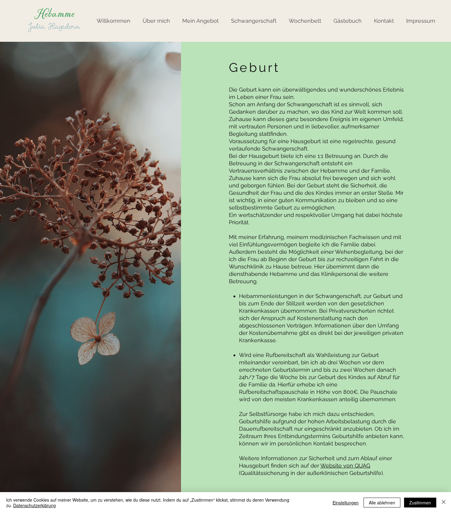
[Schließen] (443, 502)
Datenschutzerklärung (34, 505)
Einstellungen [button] (346, 502)
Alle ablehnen (382, 502)
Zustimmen (420, 502)
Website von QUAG (345, 465)
